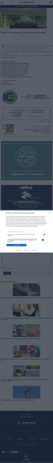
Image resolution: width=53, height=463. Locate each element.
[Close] (50, 213)
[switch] (43, 235)
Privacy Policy (34, 250)
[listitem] (26, 231)
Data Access (26, 250)
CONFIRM (16, 245)
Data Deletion (19, 250)
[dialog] (26, 231)
